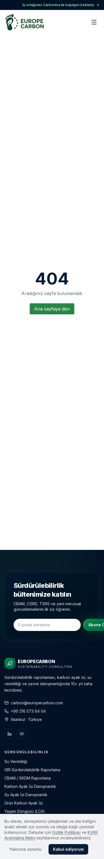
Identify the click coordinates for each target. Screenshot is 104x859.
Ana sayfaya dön (52, 309)
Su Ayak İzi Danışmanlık (25, 794)
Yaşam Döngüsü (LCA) (24, 811)
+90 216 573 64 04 (28, 711)
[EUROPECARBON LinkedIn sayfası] (9, 734)
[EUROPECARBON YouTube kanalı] (22, 734)
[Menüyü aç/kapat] (94, 22)
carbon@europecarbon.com (37, 702)
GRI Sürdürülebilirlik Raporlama (32, 769)
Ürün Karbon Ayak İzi (23, 803)
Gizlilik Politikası (66, 832)
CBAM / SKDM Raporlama (27, 778)
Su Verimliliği (15, 761)
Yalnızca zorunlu (25, 849)
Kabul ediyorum (68, 849)
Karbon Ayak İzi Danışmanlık (30, 786)
